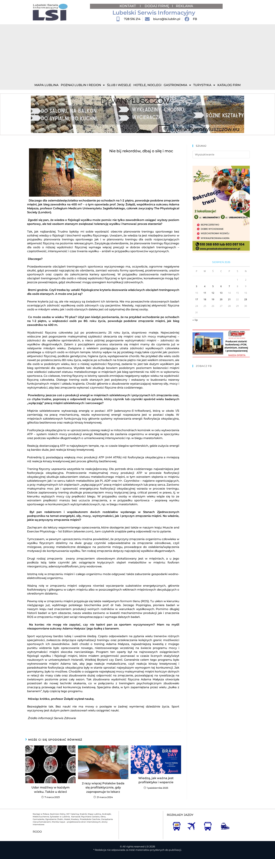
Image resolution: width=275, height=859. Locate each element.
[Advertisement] (137, 52)
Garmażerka (38, 819)
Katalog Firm (229, 85)
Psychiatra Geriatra (90, 816)
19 (213, 299)
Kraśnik (83, 814)
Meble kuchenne (41, 816)
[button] (35, 114)
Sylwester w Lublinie (60, 816)
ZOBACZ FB (204, 365)
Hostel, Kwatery (71, 819)
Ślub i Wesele (119, 85)
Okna (103, 816)
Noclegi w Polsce (41, 814)
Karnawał (75, 816)
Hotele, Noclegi (147, 85)
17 (196, 299)
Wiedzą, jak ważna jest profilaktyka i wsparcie (156, 780)
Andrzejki (106, 814)
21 (229, 299)
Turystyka (202, 85)
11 (205, 292)
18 (205, 299)
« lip (195, 319)
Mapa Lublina (46, 85)
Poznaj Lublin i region (81, 85)
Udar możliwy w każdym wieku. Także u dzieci (50, 789)
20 (221, 299)
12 (213, 292)
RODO (37, 831)
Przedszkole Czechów (90, 819)
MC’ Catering (72, 814)
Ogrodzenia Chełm (54, 819)
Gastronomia (175, 85)
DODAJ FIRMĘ (157, 6)
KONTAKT (128, 6)
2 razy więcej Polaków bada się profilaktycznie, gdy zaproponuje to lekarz (103, 788)
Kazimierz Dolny (57, 814)
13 (221, 292)
